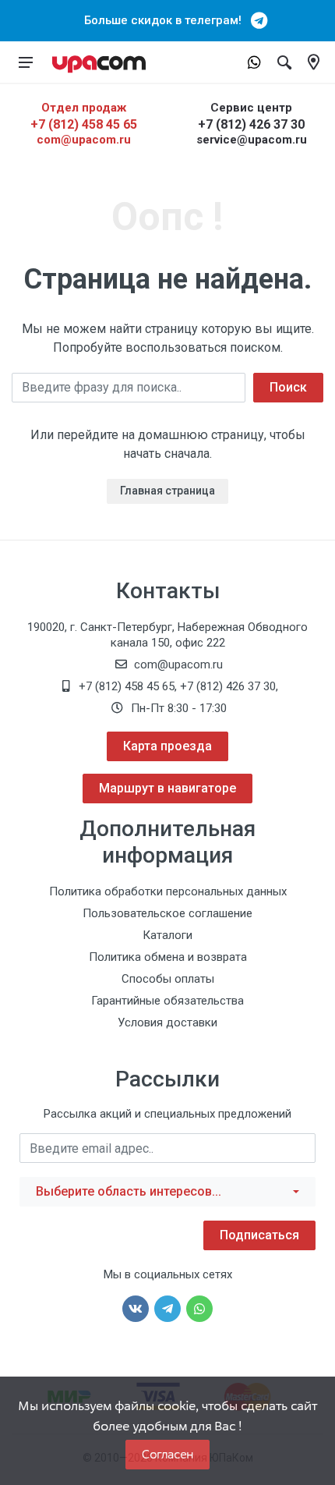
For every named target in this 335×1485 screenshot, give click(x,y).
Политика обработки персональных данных (168, 891)
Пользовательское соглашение (167, 913)
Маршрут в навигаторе (167, 788)
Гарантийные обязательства (167, 1001)
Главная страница (167, 490)
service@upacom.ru (251, 140)
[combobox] (167, 1192)
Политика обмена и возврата (168, 957)
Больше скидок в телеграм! (167, 20)
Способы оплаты (168, 979)
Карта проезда (167, 746)
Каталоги (167, 935)
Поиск (288, 387)
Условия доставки (167, 1022)
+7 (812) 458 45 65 (83, 124)
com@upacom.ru (84, 140)
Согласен (167, 1454)
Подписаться (259, 1235)
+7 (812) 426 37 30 (251, 124)
